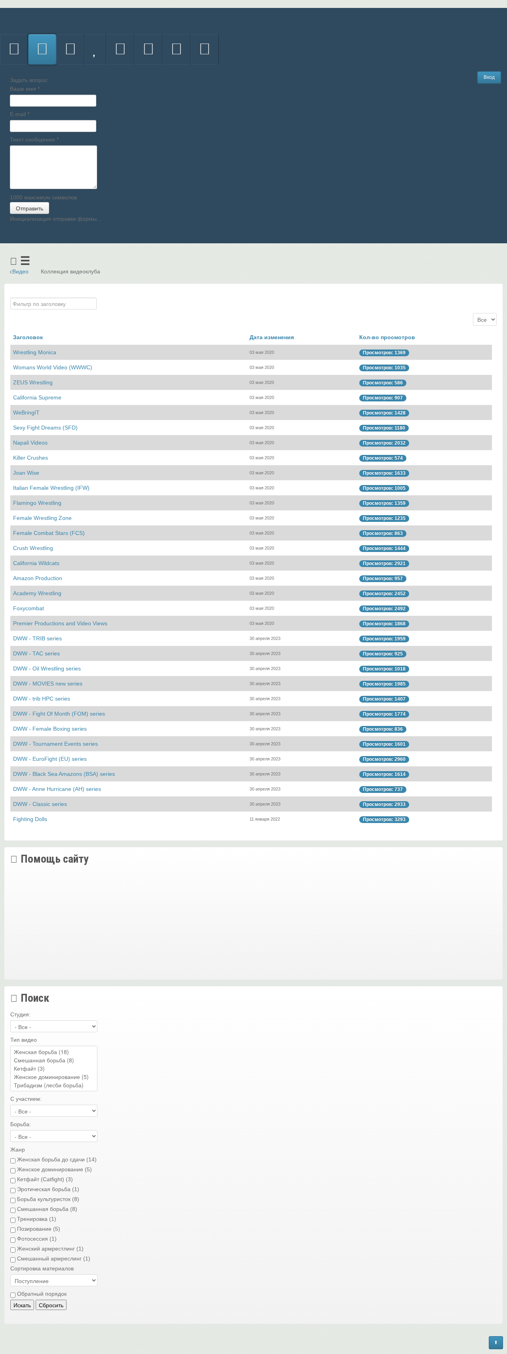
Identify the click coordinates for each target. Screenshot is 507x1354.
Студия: (20, 1014)
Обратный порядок (41, 1294)
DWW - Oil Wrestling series (47, 668)
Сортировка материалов (42, 1268)
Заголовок (28, 337)
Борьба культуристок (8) (47, 1199)
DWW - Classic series (40, 804)
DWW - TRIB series (37, 638)
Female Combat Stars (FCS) (49, 533)
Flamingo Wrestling (37, 503)
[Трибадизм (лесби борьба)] (54, 1085)
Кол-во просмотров (387, 337)
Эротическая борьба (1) (47, 1189)
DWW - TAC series (36, 653)
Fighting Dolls (30, 819)
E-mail (19, 114)
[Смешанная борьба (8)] (54, 1060)
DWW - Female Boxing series (50, 729)
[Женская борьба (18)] (54, 1052)
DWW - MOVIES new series (47, 683)
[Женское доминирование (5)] (54, 1077)
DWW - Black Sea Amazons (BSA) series (64, 774)
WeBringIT (26, 412)
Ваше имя (25, 89)
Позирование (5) (37, 1229)
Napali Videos (30, 442)
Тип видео (23, 1040)
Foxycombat (28, 608)
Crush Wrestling (33, 548)
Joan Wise (26, 473)
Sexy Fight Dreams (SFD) (45, 427)
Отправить (29, 208)
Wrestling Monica (34, 352)
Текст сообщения (34, 139)
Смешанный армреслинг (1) (52, 1258)
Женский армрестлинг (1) (49, 1248)
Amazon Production (37, 578)
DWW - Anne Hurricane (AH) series (57, 789)
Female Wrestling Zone (42, 518)
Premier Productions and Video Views (60, 623)
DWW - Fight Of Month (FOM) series (59, 713)
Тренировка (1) (35, 1219)
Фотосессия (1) (36, 1239)
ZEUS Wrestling (33, 382)
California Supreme (37, 397)
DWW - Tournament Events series (55, 744)
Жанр (17, 1149)
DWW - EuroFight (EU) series (50, 759)
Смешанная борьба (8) (46, 1209)
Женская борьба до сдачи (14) (56, 1159)
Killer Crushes (30, 458)
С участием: (26, 1099)
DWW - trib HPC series (41, 698)
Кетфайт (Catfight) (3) (44, 1179)
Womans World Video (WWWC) (52, 367)
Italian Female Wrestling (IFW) (51, 488)
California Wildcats (36, 563)
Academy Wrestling (37, 593)
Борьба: (20, 1124)
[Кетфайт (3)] (54, 1068)
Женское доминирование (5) (53, 1169)
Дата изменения (272, 337)
